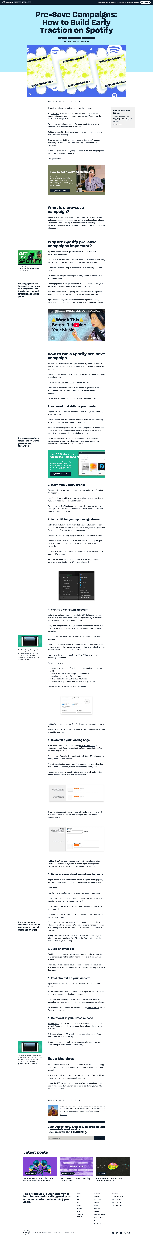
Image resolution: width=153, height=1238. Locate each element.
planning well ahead (66, 382)
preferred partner (84, 506)
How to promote (116, 1202)
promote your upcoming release (61, 153)
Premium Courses (99, 1224)
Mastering (120, 2)
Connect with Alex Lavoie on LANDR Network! (86, 1111)
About (78, 1196)
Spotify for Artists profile (89, 861)
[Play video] (30, 257)
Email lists (52, 954)
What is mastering (117, 1196)
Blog (77, 1199)
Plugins (136, 2)
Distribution (129, 2)
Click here (127, 118)
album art (91, 866)
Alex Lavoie (67, 41)
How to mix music (117, 1199)
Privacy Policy (58, 1232)
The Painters (69, 1111)
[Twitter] (124, 1232)
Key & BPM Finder (117, 1205)
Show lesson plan (117, 124)
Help (77, 1202)
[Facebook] (121, 1233)
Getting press (53, 1023)
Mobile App (97, 1220)
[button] (24, 2)
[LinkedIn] (117, 1232)
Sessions (97, 1208)
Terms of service (69, 1232)
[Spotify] (113, 1233)
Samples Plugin (98, 1217)
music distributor (55, 414)
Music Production (104, 2)
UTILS (80, 1110)
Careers (78, 1205)
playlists (94, 294)
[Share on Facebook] (68, 101)
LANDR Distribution (75, 420)
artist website (93, 1007)
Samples (113, 2)
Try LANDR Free (145, 2)
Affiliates (79, 1208)
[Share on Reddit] (79, 101)
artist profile (75, 509)
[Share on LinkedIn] (75, 101)
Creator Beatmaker (99, 1214)
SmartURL (78, 636)
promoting (55, 113)
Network (96, 1205)
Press (78, 1211)
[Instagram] (129, 1233)
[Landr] (26, 1232)
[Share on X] (71, 101)
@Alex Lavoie (63, 1114)
